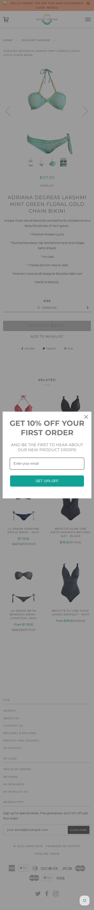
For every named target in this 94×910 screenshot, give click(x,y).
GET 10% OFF (47, 481)
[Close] (86, 417)
